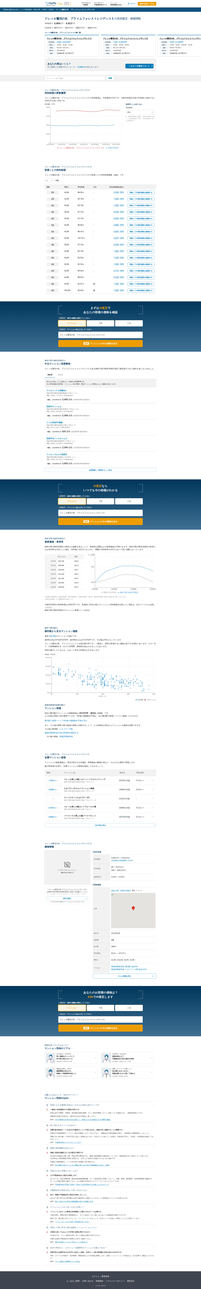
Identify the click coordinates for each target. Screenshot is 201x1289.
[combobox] (74, 78)
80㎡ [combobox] (129, 112)
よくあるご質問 (73, 1281)
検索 (110, 78)
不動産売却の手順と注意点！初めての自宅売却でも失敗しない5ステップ (82, 1184)
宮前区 (51, 10)
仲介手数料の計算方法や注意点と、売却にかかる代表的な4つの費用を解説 (82, 1120)
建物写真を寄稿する (67, 872)
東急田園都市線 (66, 736)
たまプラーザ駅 (66, 729)
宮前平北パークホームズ (57, 438)
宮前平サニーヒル (54, 406)
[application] (82, 128)
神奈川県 (37, 10)
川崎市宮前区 (125, 891)
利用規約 (99, 1281)
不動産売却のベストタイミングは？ (68, 1142)
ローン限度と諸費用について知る (67, 1261)
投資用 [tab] (60, 375)
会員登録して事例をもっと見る (100, 470)
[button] (117, 4)
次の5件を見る (100, 825)
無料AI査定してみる (147, 4)
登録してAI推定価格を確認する (140, 192)
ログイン (95, 1276)
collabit (103, 1286)
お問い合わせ (87, 1281)
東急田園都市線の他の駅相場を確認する (62, 733)
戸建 (100, 323)
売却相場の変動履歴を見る (121, 860)
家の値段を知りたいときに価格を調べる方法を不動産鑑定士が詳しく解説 (82, 1165)
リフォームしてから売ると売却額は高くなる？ (72, 1222)
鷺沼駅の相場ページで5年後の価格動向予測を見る (66, 721)
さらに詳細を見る (124, 976)
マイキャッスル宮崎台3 (56, 390)
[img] (121, 573)
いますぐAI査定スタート (139, 66)
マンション (72, 323)
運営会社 (131, 1281)
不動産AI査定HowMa (10, 10)
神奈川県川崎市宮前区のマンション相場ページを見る (67, 610)
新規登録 (105, 1276)
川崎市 (44, 10)
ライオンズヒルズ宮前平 (57, 454)
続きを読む (67, 898)
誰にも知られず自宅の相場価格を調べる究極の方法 (74, 1201)
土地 (129, 323)
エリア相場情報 (26, 10)
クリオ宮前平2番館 (55, 422)
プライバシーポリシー (115, 1281)
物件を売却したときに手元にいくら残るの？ (71, 1242)
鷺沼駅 (53, 636)
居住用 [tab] (49, 375)
